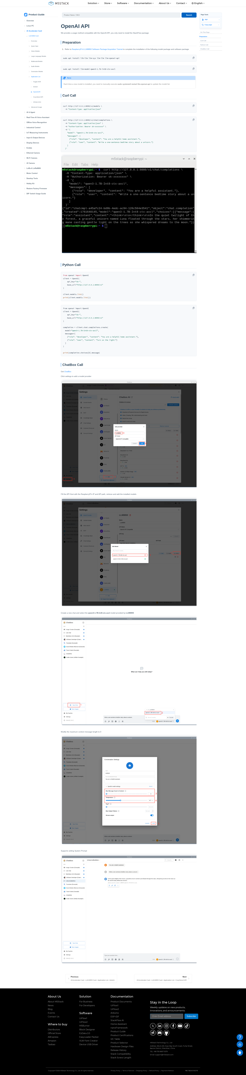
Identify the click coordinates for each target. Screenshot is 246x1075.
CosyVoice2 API (38, 97)
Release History (118, 1050)
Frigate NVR (37, 82)
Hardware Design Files (122, 1046)
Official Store (54, 1033)
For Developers (87, 1005)
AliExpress (53, 1037)
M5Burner (84, 1026)
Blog (50, 1009)
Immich (35, 87)
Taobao (51, 1044)
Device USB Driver (88, 1044)
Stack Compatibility (121, 1054)
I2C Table (115, 1039)
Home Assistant (119, 1024)
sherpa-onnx (37, 102)
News (51, 1005)
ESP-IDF (115, 1016)
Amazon (52, 1041)
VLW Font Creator (88, 1041)
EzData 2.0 (84, 1033)
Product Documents (121, 1001)
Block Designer (87, 1029)
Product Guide (118, 1031)
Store (107, 3)
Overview (30, 21)
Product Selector (119, 1043)
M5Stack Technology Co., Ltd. (70, 1070)
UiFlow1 (83, 1018)
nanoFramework (119, 1028)
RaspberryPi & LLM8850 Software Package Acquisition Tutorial (97, 49)
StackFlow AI (117, 1020)
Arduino (115, 1013)
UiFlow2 (83, 1022)
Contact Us (53, 1016)
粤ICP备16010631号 (191, 1070)
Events (51, 1013)
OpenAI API (36, 92)
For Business (85, 1001)
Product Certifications (122, 1035)
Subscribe (191, 1016)
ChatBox (67, 372)
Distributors (54, 1029)
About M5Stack (56, 1001)
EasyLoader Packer (89, 1037)
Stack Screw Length (121, 1057)
